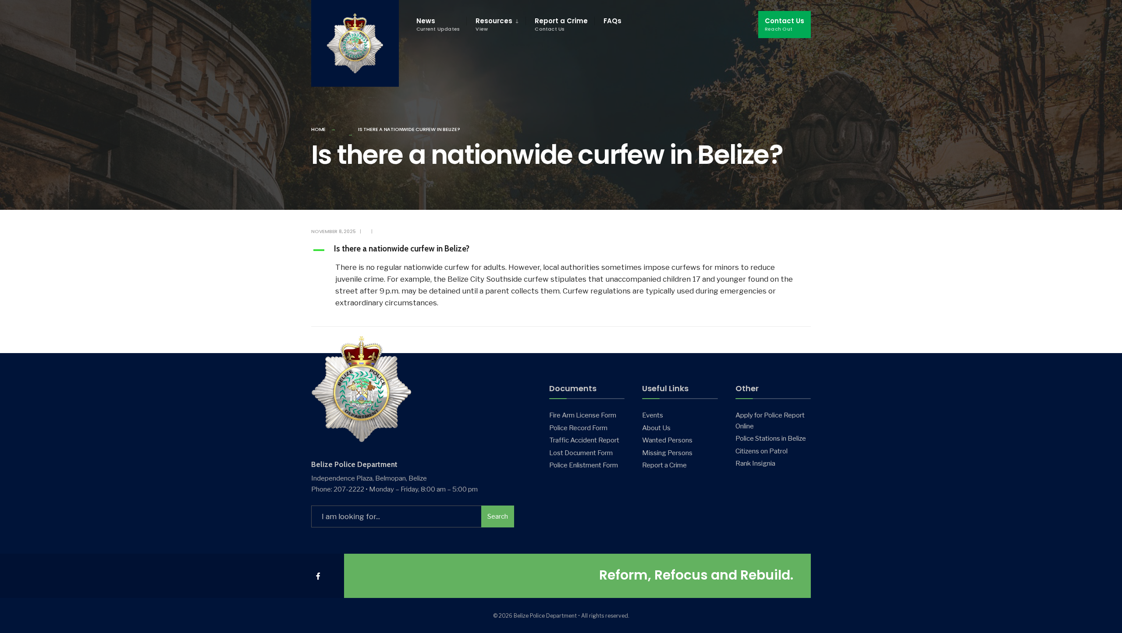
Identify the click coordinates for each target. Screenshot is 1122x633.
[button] (561, 250)
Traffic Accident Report (584, 440)
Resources (494, 24)
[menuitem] (495, 24)
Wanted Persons (667, 440)
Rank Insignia (755, 463)
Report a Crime (561, 24)
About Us (656, 428)
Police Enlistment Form (583, 465)
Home (318, 129)
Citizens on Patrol (761, 451)
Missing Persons (667, 453)
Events (652, 415)
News (438, 24)
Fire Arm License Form (582, 415)
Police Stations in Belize (770, 438)
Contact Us (784, 24)
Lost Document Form (581, 453)
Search (497, 516)
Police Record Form (578, 428)
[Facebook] (319, 575)
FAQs (612, 20)
